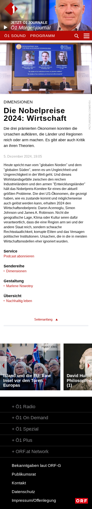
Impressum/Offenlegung (34, 500)
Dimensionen (16, 271)
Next (88, 365)
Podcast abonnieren (19, 256)
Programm (42, 36)
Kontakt (19, 483)
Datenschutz (23, 491)
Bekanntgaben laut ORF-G (36, 465)
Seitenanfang (43, 319)
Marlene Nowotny (19, 286)
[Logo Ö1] (11, 9)
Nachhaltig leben (19, 301)
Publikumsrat (24, 474)
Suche (76, 36)
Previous (3, 365)
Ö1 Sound (15, 36)
